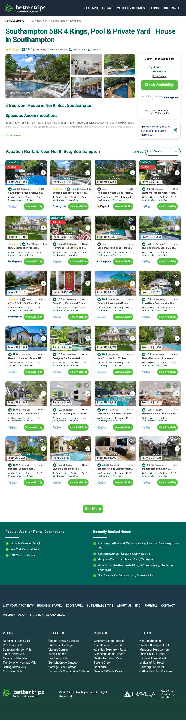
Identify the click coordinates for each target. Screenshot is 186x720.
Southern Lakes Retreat (109, 641)
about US (124, 606)
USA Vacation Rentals (23, 555)
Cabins (153, 8)
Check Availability (159, 84)
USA (31, 21)
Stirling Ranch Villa (14, 667)
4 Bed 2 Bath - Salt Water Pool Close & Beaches (24, 304)
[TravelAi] (141, 694)
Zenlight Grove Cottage (63, 663)
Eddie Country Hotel (152, 654)
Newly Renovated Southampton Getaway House (159, 360)
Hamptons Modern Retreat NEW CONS (25, 360)
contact (168, 606)
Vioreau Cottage (58, 649)
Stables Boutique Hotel (154, 645)
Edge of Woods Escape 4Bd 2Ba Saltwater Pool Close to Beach (114, 249)
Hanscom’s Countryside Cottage (68, 671)
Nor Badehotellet (150, 641)
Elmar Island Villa (14, 654)
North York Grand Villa (16, 641)
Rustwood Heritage (60, 645)
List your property (18, 606)
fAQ (138, 606)
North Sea (76, 21)
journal (150, 606)
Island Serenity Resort (108, 645)
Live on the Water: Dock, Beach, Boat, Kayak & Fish (159, 415)
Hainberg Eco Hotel (152, 667)
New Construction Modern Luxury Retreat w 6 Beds (22, 249)
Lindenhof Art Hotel (152, 663)
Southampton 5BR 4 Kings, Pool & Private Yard (70, 194)
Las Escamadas (58, 658)
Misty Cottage (57, 654)
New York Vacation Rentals (26, 549)
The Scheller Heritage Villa (19, 663)
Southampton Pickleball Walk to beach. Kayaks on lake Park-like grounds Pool (138, 546)
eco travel (171, 8)
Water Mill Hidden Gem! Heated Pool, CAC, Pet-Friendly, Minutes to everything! (135, 568)
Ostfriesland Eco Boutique (156, 671)
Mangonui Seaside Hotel (155, 649)
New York (42, 21)
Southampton (59, 21)
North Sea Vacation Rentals (26, 544)
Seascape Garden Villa (17, 649)
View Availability (33, 206)
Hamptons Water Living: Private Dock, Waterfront (114, 194)
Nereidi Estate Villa (15, 658)
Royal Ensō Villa (13, 645)
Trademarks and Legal (47, 615)
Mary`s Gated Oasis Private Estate (23, 415)
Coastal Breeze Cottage (63, 641)
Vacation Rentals (131, 8)
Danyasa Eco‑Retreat (153, 658)
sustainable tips (100, 606)
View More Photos (20, 93)
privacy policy (14, 615)
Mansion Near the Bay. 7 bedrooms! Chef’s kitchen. (156, 470)
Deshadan (100, 667)
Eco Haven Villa (12, 671)
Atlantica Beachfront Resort (111, 649)
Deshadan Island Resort (109, 658)
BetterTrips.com (82, 692)
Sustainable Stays (98, 8)
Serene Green (102, 663)
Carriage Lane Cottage (62, 667)
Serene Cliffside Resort (109, 671)
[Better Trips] (28, 694)
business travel (49, 606)
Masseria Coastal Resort (109, 654)
